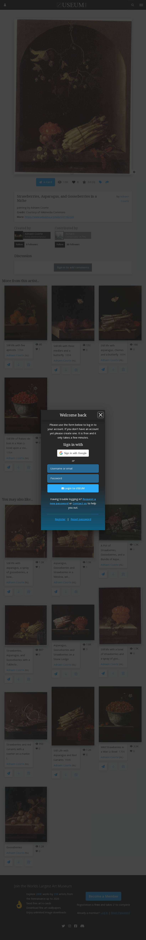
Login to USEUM (74, 488)
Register (60, 519)
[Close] (100, 415)
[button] (73, 453)
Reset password (81, 519)
